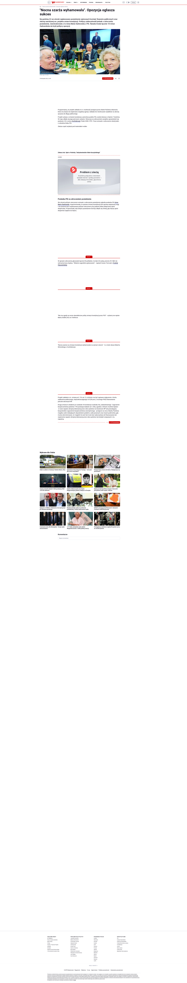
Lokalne (95, 938)
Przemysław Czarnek (75, 941)
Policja (48, 943)
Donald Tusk (73, 946)
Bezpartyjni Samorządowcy (122, 951)
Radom (95, 955)
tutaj (75, 980)
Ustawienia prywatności (116, 970)
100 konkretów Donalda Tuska (53, 951)
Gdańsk (95, 949)
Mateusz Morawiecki (75, 939)
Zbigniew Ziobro (74, 943)
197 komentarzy (108, 78)
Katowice (95, 957)
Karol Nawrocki (74, 955)
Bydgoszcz (96, 951)
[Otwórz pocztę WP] (123, 2)
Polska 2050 (119, 949)
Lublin (95, 960)
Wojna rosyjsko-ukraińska (52, 939)
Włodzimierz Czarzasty (75, 951)
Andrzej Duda (73, 944)
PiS (117, 938)
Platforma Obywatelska (121, 941)
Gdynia (95, 954)
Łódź (95, 944)
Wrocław (95, 941)
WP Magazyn (50, 938)
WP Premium (83, 2)
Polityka (107, 2)
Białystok (95, 952)
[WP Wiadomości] (59, 2)
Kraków (95, 943)
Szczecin (95, 946)
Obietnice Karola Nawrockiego (53, 949)
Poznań (95, 947)
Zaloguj (133, 2)
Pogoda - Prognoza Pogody (52, 944)
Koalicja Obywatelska (121, 939)
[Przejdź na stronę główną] (49, 3)
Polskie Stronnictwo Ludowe (122, 943)
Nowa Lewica (119, 947)
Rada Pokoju (49, 941)
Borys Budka (73, 949)
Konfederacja (119, 944)
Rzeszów (95, 959)
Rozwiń (88, 256)
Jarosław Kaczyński (74, 938)
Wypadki (49, 946)
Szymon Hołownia (74, 947)
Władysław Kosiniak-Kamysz (76, 952)
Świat (75, 2)
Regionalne (99, 2)
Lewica (118, 946)
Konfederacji (76, 121)
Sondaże (49, 947)
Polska (68, 2)
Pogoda (91, 2)
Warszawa (96, 939)
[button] (128, 2)
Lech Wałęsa (73, 954)
